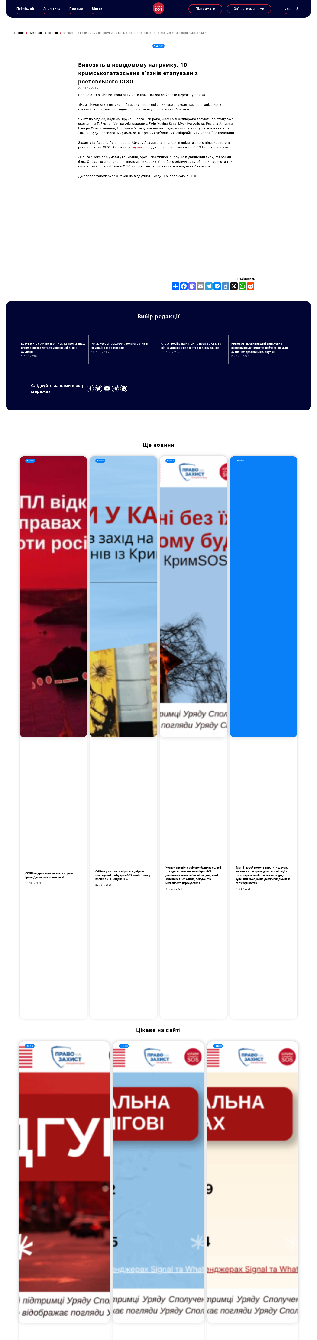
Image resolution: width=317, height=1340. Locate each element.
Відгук (97, 9)
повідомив (135, 147)
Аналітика (52, 9)
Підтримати (205, 9)
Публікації (25, 9)
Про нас (76, 9)
